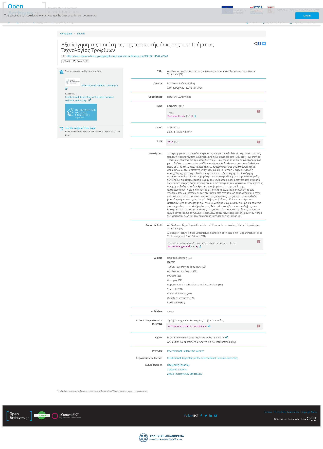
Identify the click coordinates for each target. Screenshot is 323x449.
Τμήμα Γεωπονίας (177, 369)
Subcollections (153, 364)
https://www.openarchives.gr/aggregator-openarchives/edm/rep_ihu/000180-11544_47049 (117, 56)
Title (159, 71)
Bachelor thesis (176, 116)
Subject (158, 257)
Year (159, 141)
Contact (268, 412)
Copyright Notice (309, 412)
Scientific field (154, 225)
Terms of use (293, 412)
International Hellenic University (99, 85)
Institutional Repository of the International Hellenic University (202, 358)
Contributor (155, 96)
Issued (158, 127)
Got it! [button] (307, 15)
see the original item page (80, 128)
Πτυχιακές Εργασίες (178, 364)
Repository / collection (149, 358)
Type (159, 105)
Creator (157, 83)
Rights (158, 337)
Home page (66, 33)
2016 (171, 142)
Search (80, 33)
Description (155, 153)
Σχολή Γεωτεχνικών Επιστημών (184, 373)
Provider (157, 351)
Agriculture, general (179, 246)
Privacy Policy (280, 412)
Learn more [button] (89, 15)
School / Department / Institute (149, 322)
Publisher (156, 311)
